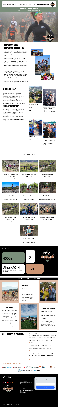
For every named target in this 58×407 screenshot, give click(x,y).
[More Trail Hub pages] (16, 4)
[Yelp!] (10, 382)
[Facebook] (5, 382)
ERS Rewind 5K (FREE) (10, 217)
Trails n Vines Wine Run (28, 195)
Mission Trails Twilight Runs (10, 195)
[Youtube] (8, 382)
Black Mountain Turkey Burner (47, 217)
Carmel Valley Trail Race (29, 217)
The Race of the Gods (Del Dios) (10, 174)
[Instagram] (3, 382)
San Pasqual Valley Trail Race (29, 174)
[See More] (33, 142)
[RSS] (12, 382)
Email (37, 381)
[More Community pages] (24, 4)
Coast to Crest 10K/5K (47, 174)
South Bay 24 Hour (47, 195)
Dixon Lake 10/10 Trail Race (29, 238)
